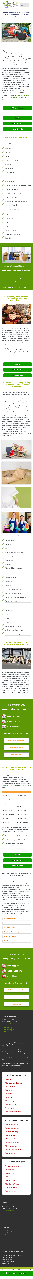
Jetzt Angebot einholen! (17, 108)
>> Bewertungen (16, 754)
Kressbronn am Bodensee (14, 1083)
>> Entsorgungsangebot (16, 740)
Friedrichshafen (11, 1104)
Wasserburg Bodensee (13, 1111)
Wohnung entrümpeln (10, 927)
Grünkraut (9, 1097)
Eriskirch (9, 1079)
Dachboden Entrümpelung (11, 932)
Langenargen (10, 1086)
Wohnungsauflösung (23, 95)
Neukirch (9, 1094)
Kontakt (4, 1031)
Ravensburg (10, 1101)
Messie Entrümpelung (10, 941)
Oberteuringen (10, 1108)
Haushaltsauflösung (11, 97)
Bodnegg (9, 1090)
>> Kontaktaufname (16, 747)
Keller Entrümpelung (10, 936)
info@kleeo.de (10, 1024)
